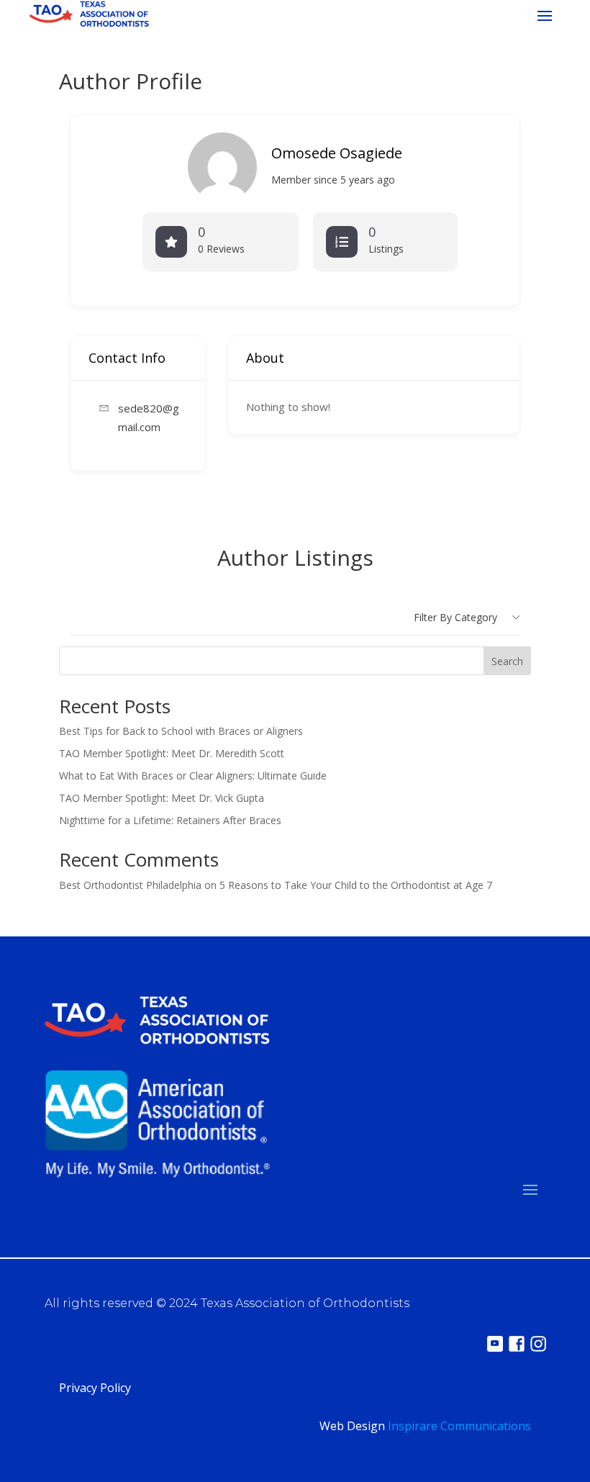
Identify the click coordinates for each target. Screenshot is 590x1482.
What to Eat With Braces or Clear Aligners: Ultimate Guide (193, 775)
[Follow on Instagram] (538, 1344)
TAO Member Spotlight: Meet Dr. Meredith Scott (171, 753)
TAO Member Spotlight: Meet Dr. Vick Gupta (161, 798)
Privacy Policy (95, 1388)
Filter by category (455, 617)
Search (507, 661)
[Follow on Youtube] (495, 1344)
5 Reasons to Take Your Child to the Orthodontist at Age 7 (355, 885)
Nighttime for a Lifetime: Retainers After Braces (170, 820)
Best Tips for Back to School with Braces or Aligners (181, 731)
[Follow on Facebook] (517, 1344)
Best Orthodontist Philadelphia (130, 885)
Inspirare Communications (459, 1426)
